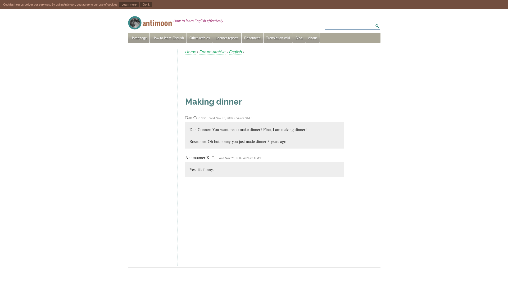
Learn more (129, 4)
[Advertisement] (150, 128)
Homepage (138, 38)
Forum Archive (212, 52)
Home (190, 52)
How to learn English (168, 38)
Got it (146, 4)
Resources (252, 38)
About (312, 38)
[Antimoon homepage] (175, 23)
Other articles (199, 38)
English (235, 52)
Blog (299, 38)
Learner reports (227, 38)
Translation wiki (278, 38)
